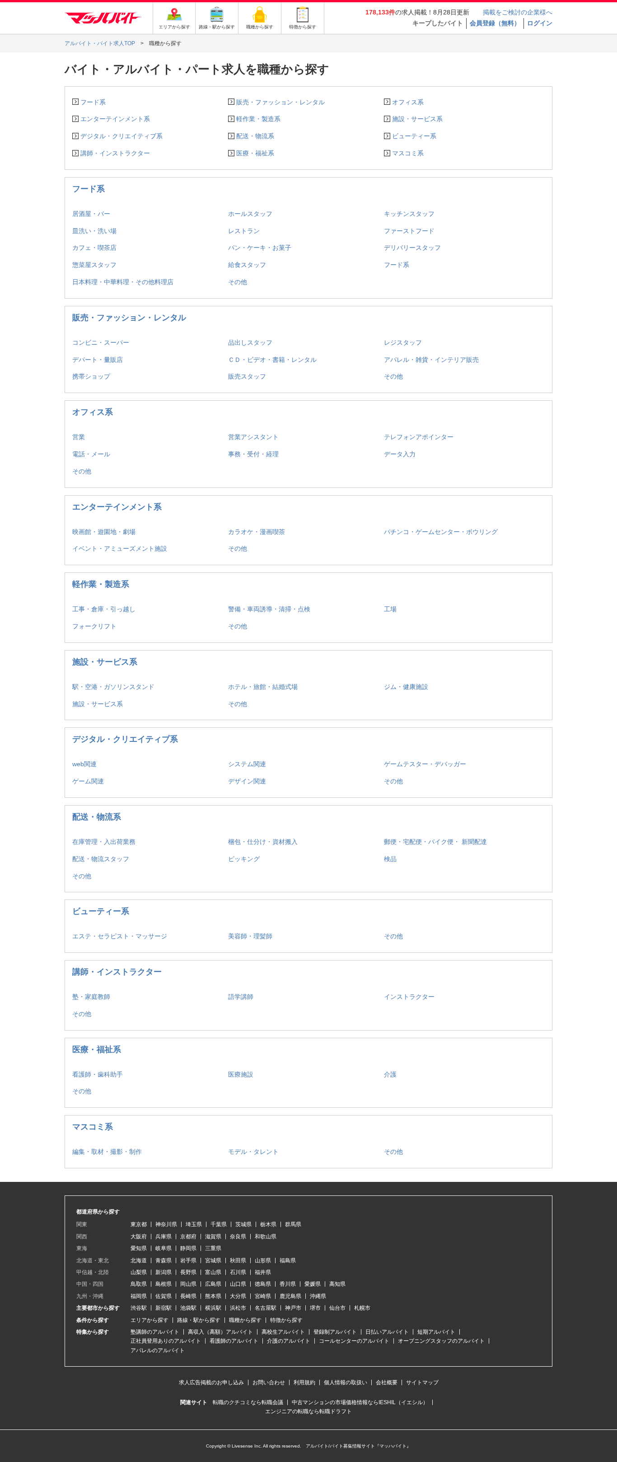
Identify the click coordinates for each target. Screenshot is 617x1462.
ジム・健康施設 (406, 686)
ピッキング (244, 858)
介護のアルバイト (288, 1341)
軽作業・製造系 (258, 118)
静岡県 (188, 1248)
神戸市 (293, 1308)
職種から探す (245, 1320)
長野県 (188, 1272)
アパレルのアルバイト (158, 1350)
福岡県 (139, 1296)
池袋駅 (188, 1308)
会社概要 (386, 1382)
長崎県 (188, 1296)
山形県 (263, 1260)
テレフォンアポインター (418, 436)
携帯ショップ (91, 376)
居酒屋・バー (91, 213)
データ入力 (400, 454)
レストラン (244, 230)
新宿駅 (163, 1308)
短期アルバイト (436, 1332)
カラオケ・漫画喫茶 (256, 531)
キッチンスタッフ (409, 213)
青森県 (163, 1260)
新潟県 (163, 1272)
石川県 (238, 1272)
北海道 (139, 1260)
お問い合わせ (268, 1382)
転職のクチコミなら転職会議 (248, 1402)
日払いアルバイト (387, 1332)
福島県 (288, 1260)
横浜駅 (213, 1308)
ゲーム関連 (88, 781)
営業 (78, 436)
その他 (237, 282)
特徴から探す (286, 1320)
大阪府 (139, 1236)
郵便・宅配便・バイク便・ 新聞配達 (435, 841)
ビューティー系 (414, 136)
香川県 (288, 1284)
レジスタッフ (403, 342)
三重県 (213, 1248)
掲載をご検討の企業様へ (517, 12)
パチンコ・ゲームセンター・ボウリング (441, 531)
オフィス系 (408, 102)
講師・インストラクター (115, 153)
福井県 (263, 1272)
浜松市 (238, 1308)
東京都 (139, 1224)
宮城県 (213, 1260)
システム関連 (247, 764)
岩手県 (188, 1260)
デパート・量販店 (97, 359)
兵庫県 (163, 1236)
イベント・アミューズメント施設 (119, 548)
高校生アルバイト (283, 1332)
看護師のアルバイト (234, 1341)
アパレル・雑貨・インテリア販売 (431, 359)
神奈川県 (166, 1224)
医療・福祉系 (255, 153)
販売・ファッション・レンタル (280, 102)
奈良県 (238, 1236)
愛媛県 (312, 1284)
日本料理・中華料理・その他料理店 (122, 282)
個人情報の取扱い (345, 1382)
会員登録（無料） (495, 23)
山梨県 (139, 1272)
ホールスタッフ (250, 213)
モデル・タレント (253, 1151)
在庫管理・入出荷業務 (104, 841)
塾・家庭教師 (91, 996)
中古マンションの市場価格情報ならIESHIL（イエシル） (360, 1402)
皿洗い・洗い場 (94, 230)
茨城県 (243, 1224)
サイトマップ (422, 1382)
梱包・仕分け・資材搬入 (263, 841)
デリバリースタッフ (412, 247)
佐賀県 (163, 1296)
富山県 (213, 1272)
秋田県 (238, 1260)
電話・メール (91, 454)
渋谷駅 (139, 1308)
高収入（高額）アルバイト (220, 1332)
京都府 (188, 1236)
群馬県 (293, 1224)
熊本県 (213, 1296)
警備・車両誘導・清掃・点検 (269, 609)
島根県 (163, 1284)
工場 (390, 609)
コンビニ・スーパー (100, 342)
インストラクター (409, 996)
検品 (390, 858)
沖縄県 (318, 1296)
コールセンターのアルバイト (354, 1341)
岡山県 (188, 1284)
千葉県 (218, 1224)
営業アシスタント (253, 436)
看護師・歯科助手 (97, 1074)
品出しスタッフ (250, 342)
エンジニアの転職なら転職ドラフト (308, 1411)
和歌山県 (265, 1236)
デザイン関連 (247, 781)
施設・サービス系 (417, 118)
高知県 (337, 1284)
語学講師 (240, 996)
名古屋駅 (265, 1308)
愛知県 (139, 1248)
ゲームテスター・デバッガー (425, 764)
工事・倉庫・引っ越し (104, 609)
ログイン (539, 23)
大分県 (238, 1296)
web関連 (84, 764)
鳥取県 (139, 1284)
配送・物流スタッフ (100, 858)
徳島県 (263, 1284)
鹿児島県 (290, 1296)
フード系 (93, 102)
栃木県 (268, 1224)
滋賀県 (213, 1236)
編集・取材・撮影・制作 (107, 1151)
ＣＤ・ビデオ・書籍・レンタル (272, 359)
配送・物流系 (255, 136)
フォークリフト (94, 626)
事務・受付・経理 (253, 454)
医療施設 (240, 1074)
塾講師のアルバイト (155, 1332)
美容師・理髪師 (250, 936)
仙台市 (337, 1308)
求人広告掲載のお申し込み (211, 1382)
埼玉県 (194, 1224)
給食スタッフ (247, 264)
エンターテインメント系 (115, 118)
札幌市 (362, 1308)
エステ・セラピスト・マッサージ (119, 936)
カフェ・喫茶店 (94, 247)
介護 (390, 1074)
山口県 (238, 1284)
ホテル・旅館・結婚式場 (263, 686)
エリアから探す (149, 1320)
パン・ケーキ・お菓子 (259, 247)
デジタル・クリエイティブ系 (121, 136)
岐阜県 (163, 1248)
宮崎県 (263, 1296)
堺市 (315, 1308)
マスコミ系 (408, 153)
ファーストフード (409, 230)
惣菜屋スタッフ (94, 264)
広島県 (213, 1284)
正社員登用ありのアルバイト (166, 1341)
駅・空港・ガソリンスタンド (113, 686)
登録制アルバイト (335, 1332)
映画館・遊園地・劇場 (104, 531)
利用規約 (304, 1382)
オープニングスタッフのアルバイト (441, 1341)
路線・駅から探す (198, 1320)
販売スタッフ (247, 376)
